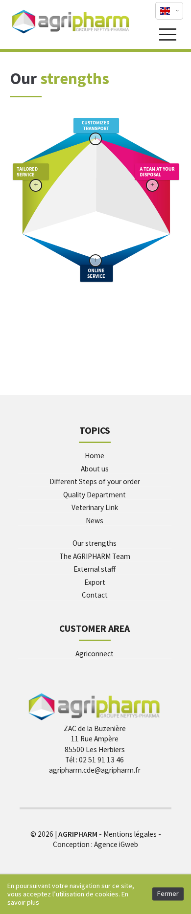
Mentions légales (130, 834)
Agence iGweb (116, 844)
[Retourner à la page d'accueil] (71, 33)
